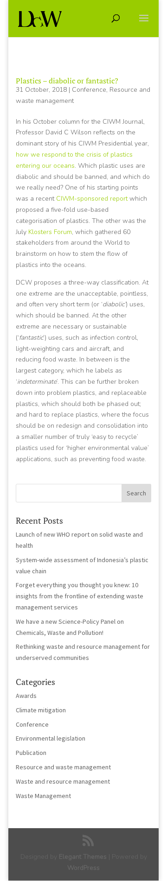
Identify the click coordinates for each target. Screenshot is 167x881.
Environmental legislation (50, 738)
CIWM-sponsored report (92, 198)
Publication (31, 752)
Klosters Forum (50, 232)
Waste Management (43, 796)
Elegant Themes (83, 856)
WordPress (83, 867)
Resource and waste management (63, 767)
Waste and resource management (63, 781)
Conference (89, 89)
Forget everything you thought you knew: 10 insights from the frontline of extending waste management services (79, 596)
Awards (26, 695)
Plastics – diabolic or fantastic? (67, 81)
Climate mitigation (41, 710)
